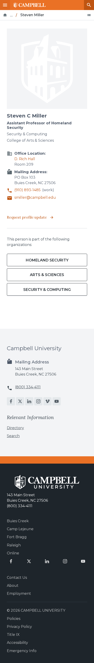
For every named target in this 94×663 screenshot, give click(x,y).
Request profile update (27, 217)
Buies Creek (18, 521)
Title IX (13, 634)
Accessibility (17, 642)
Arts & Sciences (47, 275)
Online (13, 553)
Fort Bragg (17, 537)
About (12, 585)
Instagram (38, 401)
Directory (15, 428)
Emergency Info (22, 651)
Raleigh (14, 545)
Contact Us (17, 577)
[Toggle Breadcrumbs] (89, 15)
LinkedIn (29, 401)
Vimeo (47, 401)
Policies (13, 618)
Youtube (56, 401)
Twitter (20, 401)
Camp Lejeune (20, 529)
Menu (5, 5)
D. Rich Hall (24, 159)
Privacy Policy (19, 626)
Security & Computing (47, 289)
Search (89, 5)
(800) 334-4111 (28, 387)
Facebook (11, 401)
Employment (19, 593)
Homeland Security (47, 260)
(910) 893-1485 (27, 190)
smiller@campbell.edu (35, 197)
